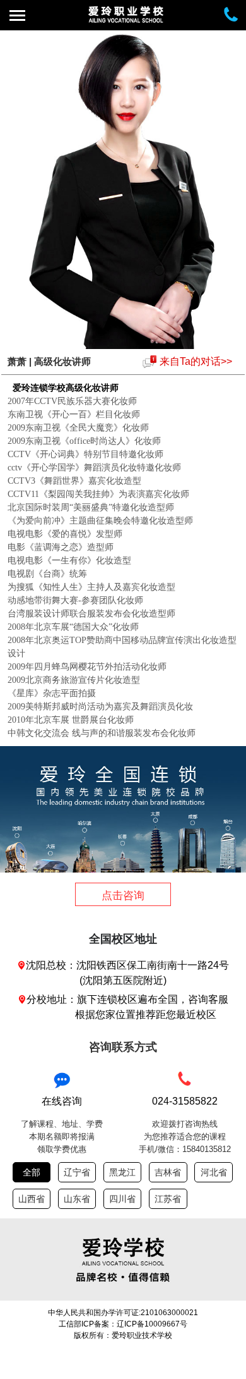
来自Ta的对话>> (196, 361)
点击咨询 (123, 896)
